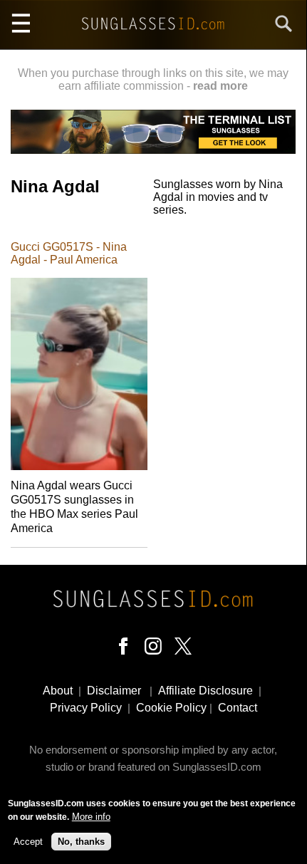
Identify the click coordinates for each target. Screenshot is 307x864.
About (58, 691)
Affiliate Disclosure (205, 691)
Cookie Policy (171, 708)
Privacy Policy (86, 708)
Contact (237, 708)
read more (220, 86)
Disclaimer (114, 691)
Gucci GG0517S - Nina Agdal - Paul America (69, 253)
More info (91, 816)
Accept (28, 841)
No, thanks (81, 841)
